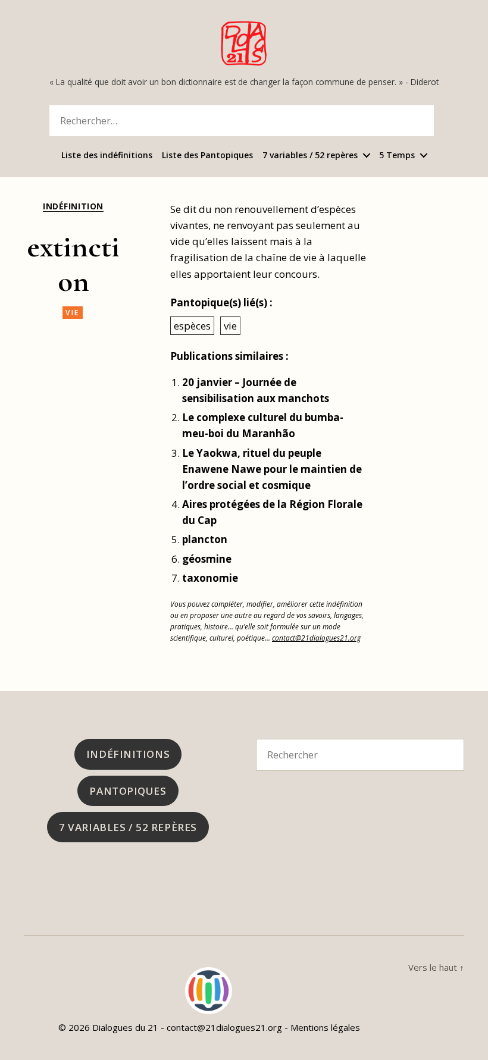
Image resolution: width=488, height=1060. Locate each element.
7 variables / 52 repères (310, 155)
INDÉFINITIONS (128, 754)
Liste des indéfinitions (106, 155)
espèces (192, 326)
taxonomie (210, 578)
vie (72, 313)
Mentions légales (325, 1027)
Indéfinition (73, 206)
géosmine (207, 559)
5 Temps (397, 155)
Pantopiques (127, 791)
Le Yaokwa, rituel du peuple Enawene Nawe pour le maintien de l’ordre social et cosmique (272, 469)
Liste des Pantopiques (207, 155)
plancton (204, 539)
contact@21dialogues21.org (316, 637)
